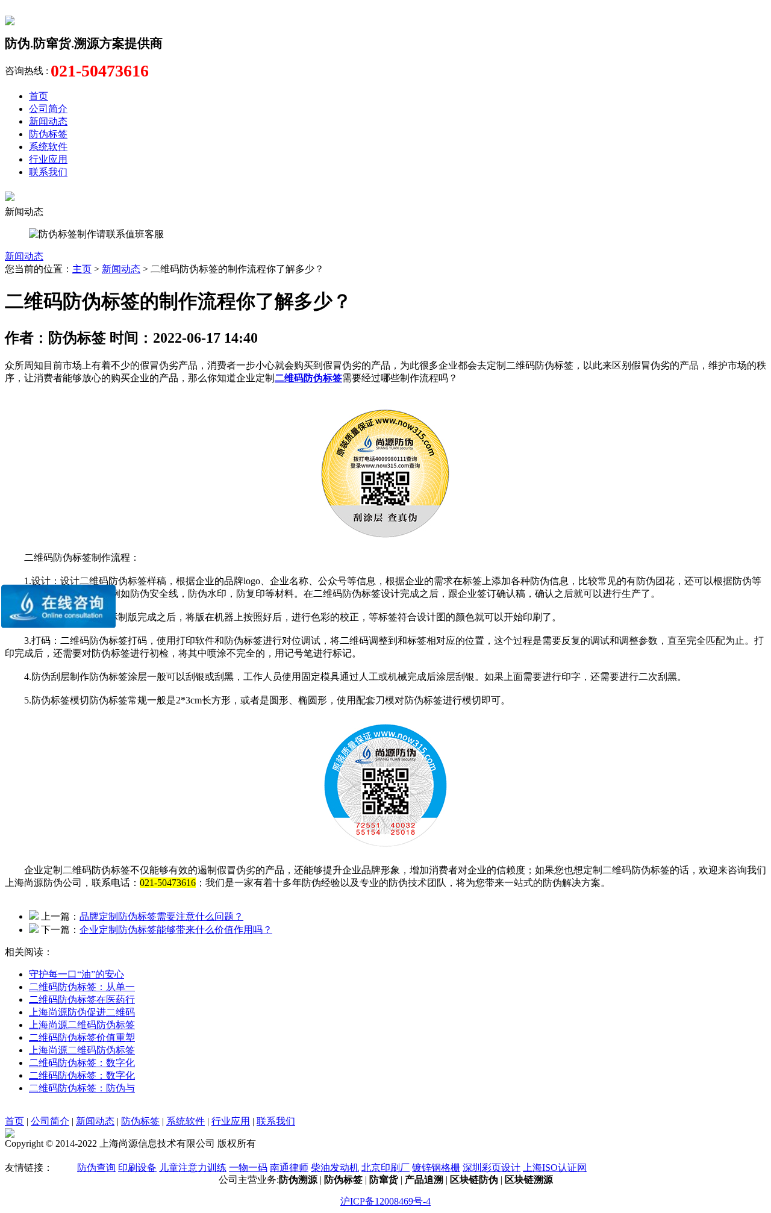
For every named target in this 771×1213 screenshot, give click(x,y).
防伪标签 (48, 134)
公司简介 (48, 109)
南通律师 (289, 1167)
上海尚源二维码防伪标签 (82, 1025)
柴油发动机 (335, 1167)
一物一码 (248, 1167)
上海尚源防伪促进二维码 (82, 1012)
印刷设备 (137, 1167)
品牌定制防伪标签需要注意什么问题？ (161, 916)
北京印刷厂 (385, 1167)
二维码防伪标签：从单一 (82, 987)
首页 (38, 96)
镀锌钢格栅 (436, 1167)
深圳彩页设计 (491, 1167)
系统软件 (48, 147)
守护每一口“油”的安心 (76, 974)
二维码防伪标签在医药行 (82, 999)
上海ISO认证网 (555, 1167)
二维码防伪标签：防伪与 (82, 1088)
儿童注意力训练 (192, 1167)
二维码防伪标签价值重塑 (82, 1037)
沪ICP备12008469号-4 (385, 1201)
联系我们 (48, 172)
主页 (82, 269)
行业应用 (48, 159)
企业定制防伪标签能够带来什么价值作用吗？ (176, 930)
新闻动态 (48, 121)
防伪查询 (96, 1167)
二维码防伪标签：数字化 (82, 1063)
